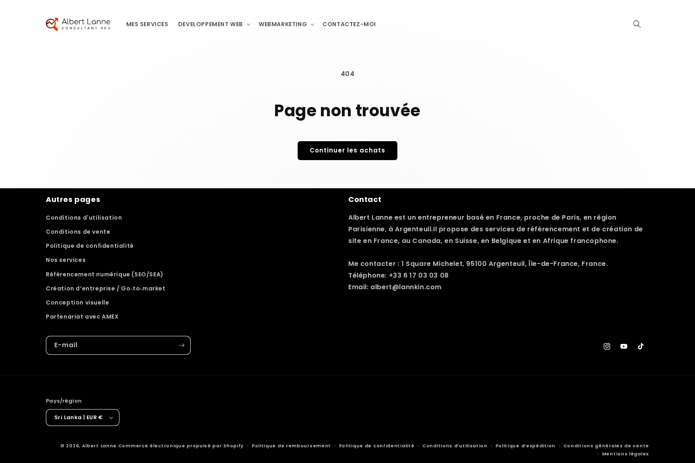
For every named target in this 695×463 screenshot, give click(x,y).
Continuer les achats (347, 150)
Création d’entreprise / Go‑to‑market (106, 288)
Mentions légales (625, 454)
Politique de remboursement (291, 445)
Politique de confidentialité (90, 246)
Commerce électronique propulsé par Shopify (181, 445)
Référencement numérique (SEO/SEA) (105, 274)
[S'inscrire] (181, 345)
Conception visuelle (77, 302)
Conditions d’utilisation (454, 445)
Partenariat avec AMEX (82, 317)
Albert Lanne (99, 445)
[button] (213, 24)
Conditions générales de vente (606, 445)
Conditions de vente (78, 232)
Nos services (66, 260)
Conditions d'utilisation (84, 218)
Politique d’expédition (525, 445)
